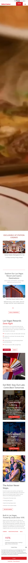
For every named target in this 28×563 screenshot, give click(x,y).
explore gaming (8, 509)
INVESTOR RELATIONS (13, 531)
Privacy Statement (16, 561)
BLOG (21, 531)
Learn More (7, 349)
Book (19, 3)
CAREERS (5, 531)
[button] (26, 547)
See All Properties (14, 312)
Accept (14, 558)
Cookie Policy (10, 561)
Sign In (14, 349)
